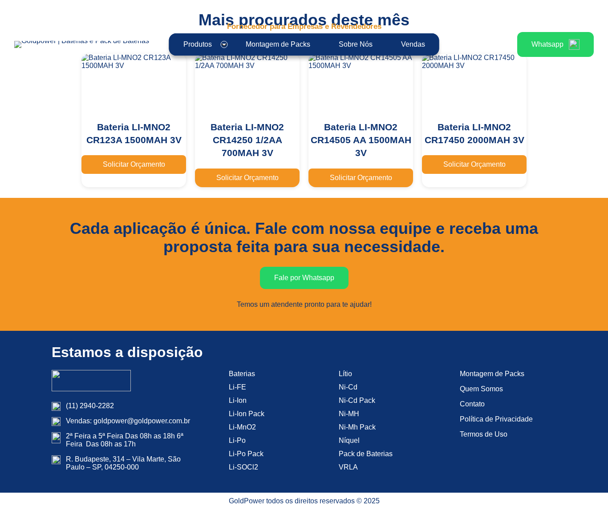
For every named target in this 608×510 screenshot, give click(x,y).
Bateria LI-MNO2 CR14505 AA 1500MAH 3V (361, 140)
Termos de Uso (483, 434)
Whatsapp (547, 44)
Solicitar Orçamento (134, 164)
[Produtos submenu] (224, 44)
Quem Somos (481, 389)
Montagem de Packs (492, 373)
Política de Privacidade (496, 419)
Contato (472, 404)
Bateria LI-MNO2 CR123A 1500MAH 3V (134, 133)
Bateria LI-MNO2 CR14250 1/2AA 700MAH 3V (247, 140)
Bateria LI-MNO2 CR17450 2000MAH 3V (474, 133)
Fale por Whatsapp (304, 277)
